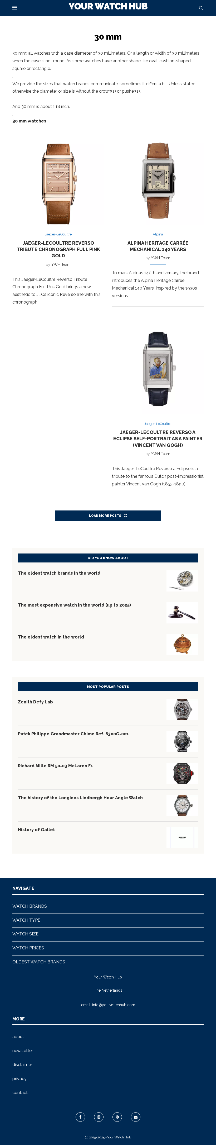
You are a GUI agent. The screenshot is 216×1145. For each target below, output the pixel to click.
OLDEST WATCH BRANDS (38, 961)
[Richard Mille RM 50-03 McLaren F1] (182, 773)
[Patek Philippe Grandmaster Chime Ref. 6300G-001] (182, 741)
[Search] (201, 8)
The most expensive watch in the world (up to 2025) (74, 605)
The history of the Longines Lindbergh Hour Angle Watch (80, 797)
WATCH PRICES (28, 947)
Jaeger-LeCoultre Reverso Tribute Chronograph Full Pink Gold (58, 249)
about (18, 1036)
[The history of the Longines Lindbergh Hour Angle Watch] (182, 805)
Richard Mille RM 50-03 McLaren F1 (55, 765)
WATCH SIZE (25, 933)
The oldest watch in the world (51, 637)
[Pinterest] (117, 1117)
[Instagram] (99, 1117)
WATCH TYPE (26, 920)
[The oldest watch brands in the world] (182, 581)
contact (20, 1092)
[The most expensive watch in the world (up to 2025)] (182, 612)
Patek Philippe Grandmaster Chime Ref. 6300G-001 (73, 733)
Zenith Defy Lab (35, 701)
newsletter (22, 1050)
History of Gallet (36, 829)
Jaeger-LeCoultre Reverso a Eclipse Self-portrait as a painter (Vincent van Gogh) (158, 438)
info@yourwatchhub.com (113, 1005)
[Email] (135, 1117)
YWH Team (61, 264)
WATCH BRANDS (29, 906)
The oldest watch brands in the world (59, 573)
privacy (19, 1078)
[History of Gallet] (182, 837)
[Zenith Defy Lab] (182, 709)
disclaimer (22, 1064)
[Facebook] (80, 1117)
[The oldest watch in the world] (182, 644)
